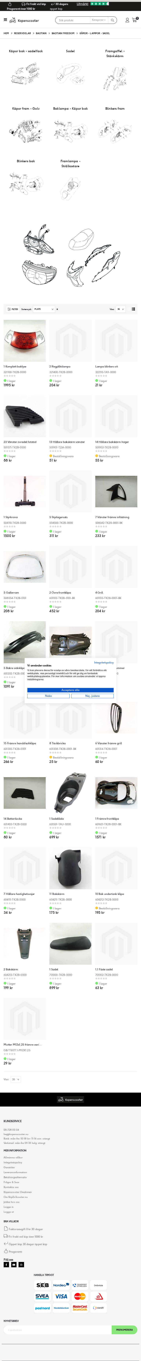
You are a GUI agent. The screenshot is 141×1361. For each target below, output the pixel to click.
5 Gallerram (11, 592)
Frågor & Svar (11, 1182)
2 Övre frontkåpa (60, 592)
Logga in (9, 1206)
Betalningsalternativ (15, 1177)
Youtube (14, 1264)
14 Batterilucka (13, 818)
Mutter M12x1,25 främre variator (23, 1044)
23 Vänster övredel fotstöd (20, 442)
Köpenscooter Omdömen (18, 1192)
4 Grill (99, 592)
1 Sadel (53, 969)
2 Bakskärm (11, 969)
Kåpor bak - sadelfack (26, 51)
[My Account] (127, 20)
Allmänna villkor (13, 1157)
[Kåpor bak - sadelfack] (26, 73)
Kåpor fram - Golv (26, 109)
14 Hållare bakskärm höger (112, 442)
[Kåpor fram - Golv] (26, 131)
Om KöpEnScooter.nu (16, 1197)
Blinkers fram (115, 109)
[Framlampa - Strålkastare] (70, 188)
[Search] (112, 20)
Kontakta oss (11, 1187)
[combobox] (81, 20)
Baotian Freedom (63, 33)
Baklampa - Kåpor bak (70, 109)
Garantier (9, 1167)
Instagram (21, 1264)
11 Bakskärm (56, 894)
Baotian (41, 33)
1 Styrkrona (10, 517)
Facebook (6, 1264)
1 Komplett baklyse (15, 366)
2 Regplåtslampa (59, 366)
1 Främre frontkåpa (107, 818)
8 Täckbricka (57, 743)
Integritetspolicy (13, 1162)
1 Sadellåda (56, 818)
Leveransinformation (15, 1172)
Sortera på (26, 309)
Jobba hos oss (11, 1202)
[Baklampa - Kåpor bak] (70, 131)
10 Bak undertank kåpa (109, 894)
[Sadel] (70, 73)
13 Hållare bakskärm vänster (67, 442)
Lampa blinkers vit (106, 366)
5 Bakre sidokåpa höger (18, 668)
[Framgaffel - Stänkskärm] (115, 78)
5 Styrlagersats (58, 517)
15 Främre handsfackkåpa (20, 743)
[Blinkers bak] (26, 184)
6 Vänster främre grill (108, 743)
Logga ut (9, 1211)
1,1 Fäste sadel (104, 969)
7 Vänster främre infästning (112, 517)
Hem (6, 33)
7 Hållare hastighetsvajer (19, 894)
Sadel (70, 51)
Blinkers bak (26, 161)
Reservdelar (22, 33)
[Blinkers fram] (115, 131)
